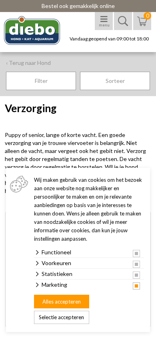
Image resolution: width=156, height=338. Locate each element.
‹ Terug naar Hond (28, 62)
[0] (142, 25)
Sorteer (115, 80)
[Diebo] (39, 30)
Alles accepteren (61, 301)
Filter (41, 80)
